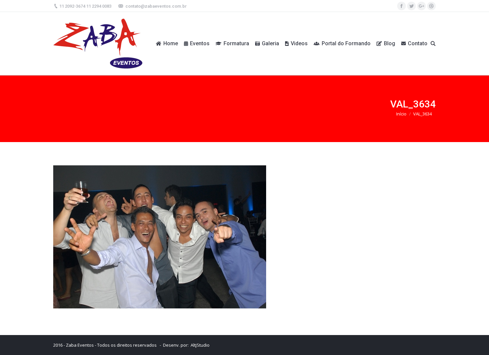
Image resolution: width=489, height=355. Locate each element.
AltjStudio (200, 345)
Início (401, 114)
